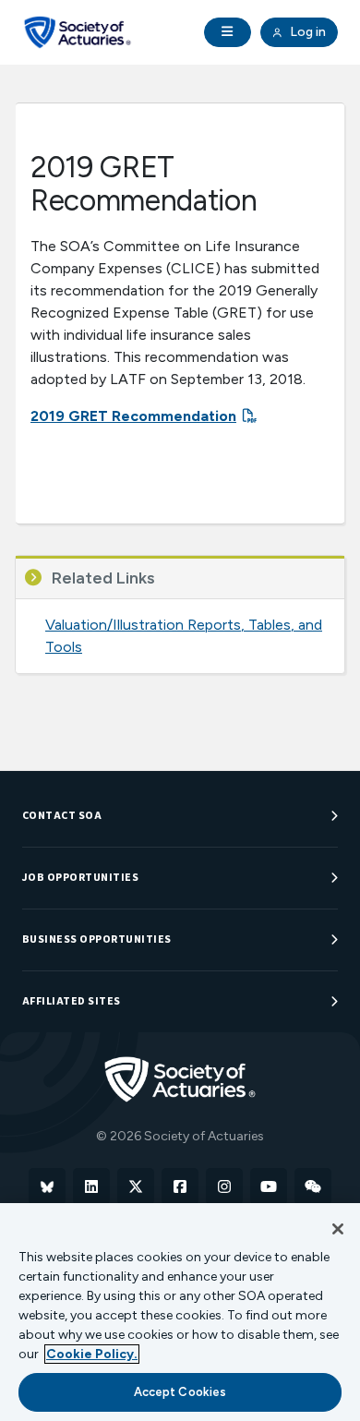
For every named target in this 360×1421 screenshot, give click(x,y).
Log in (306, 32)
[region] (180, 1312)
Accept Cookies (180, 1392)
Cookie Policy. (92, 1354)
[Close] (338, 1229)
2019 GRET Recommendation (133, 416)
